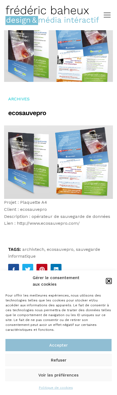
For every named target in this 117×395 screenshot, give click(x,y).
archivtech (33, 249)
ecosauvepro (60, 249)
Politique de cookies (56, 388)
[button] (109, 281)
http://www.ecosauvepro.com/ (48, 223)
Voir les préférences (58, 375)
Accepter (58, 345)
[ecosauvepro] (13, 269)
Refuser (58, 360)
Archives (19, 98)
